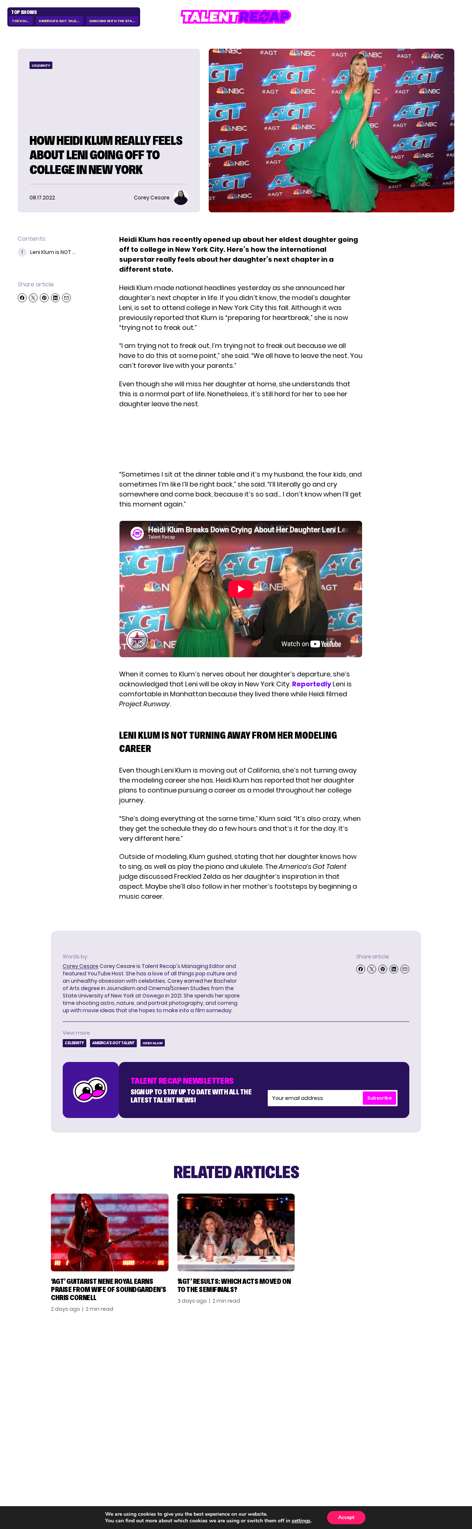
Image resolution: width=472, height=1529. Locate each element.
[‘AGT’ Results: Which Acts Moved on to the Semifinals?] (236, 1232)
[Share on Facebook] (22, 297)
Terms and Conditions (406, 1399)
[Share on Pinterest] (44, 297)
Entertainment (343, 1384)
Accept (346, 1517)
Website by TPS (435, 1448)
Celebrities (337, 1396)
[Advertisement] (240, 439)
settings (301, 1521)
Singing (331, 1372)
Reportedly (311, 684)
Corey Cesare (80, 966)
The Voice (21, 21)
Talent (330, 1360)
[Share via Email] (66, 297)
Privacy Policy (411, 1384)
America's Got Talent (60, 21)
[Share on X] (33, 297)
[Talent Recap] (236, 17)
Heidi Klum (153, 1043)
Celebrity (41, 65)
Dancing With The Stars (113, 21)
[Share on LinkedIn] (55, 297)
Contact (402, 1372)
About (398, 1360)
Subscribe (379, 1098)
